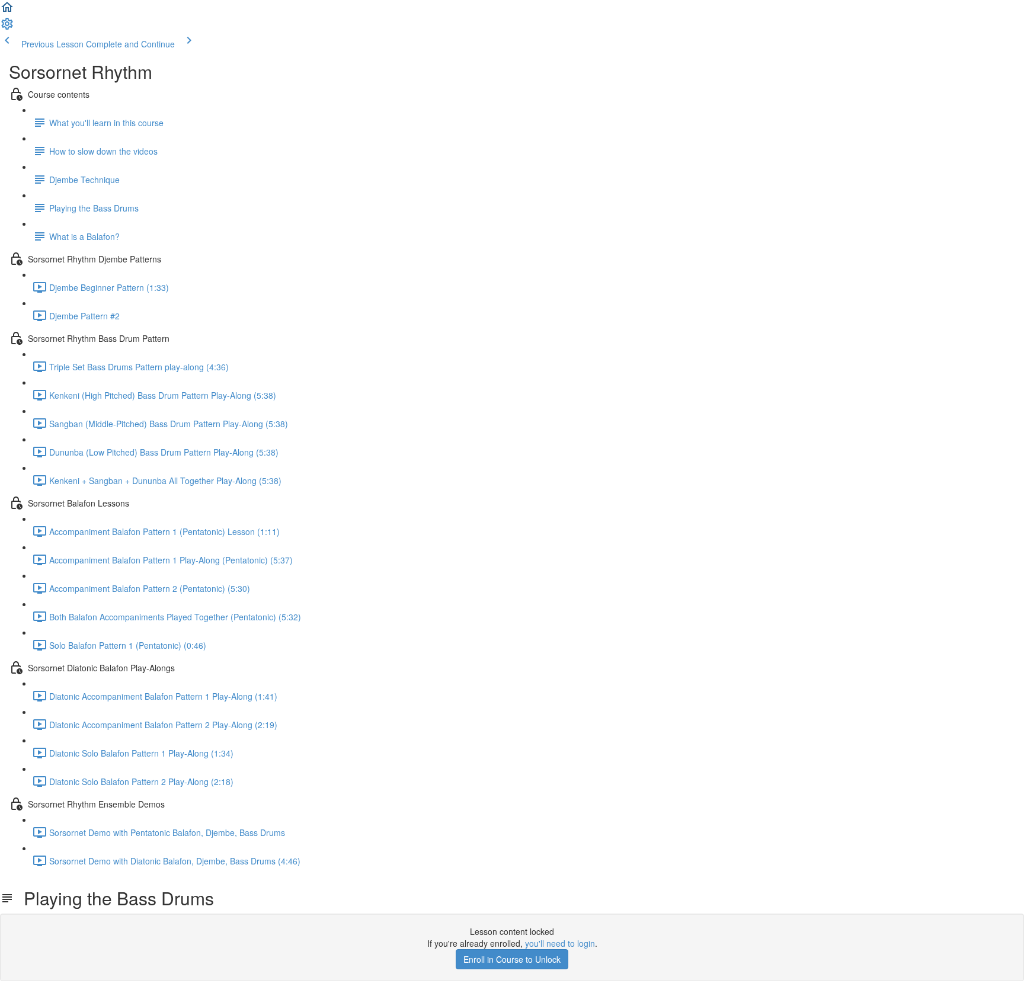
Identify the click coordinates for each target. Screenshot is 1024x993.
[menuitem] (7, 27)
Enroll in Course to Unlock (512, 959)
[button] (7, 11)
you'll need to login (560, 943)
